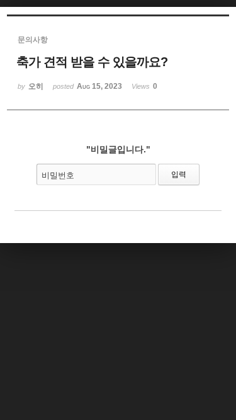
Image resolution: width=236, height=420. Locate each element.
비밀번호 (58, 175)
